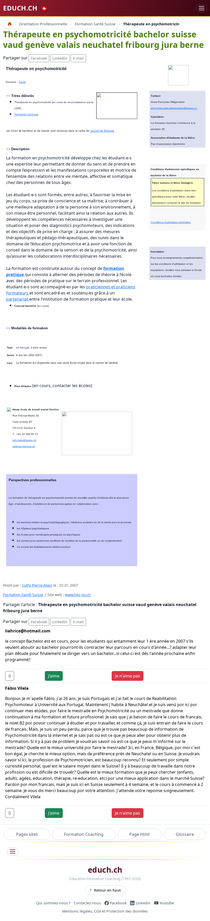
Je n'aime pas (127, 676)
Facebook (39, 58)
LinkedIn (59, 58)
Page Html (139, 834)
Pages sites (27, 834)
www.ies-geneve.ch (24, 446)
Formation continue (26, 114)
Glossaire (185, 834)
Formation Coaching (83, 834)
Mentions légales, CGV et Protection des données (105, 911)
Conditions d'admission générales (171, 222)
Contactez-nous (87, 903)
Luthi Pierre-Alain (37, 585)
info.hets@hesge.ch (24, 440)
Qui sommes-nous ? (53, 903)
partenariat (17, 299)
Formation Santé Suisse (23, 594)
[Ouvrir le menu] (12, 852)
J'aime (53, 676)
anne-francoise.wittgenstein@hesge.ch (174, 108)
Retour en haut (107, 890)
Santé (22, 82)
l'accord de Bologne (102, 131)
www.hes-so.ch (78, 594)
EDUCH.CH (25, 8)
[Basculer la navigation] (201, 8)
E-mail (78, 58)
